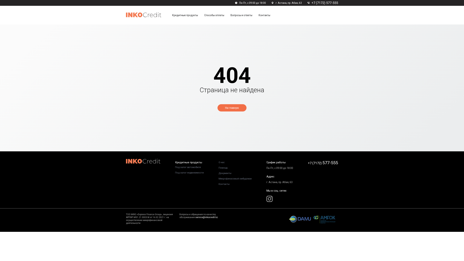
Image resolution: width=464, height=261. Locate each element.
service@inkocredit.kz (206, 217)
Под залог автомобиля (188, 167)
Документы (225, 173)
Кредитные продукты (185, 15)
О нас (222, 162)
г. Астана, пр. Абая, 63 (289, 3)
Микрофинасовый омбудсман (235, 178)
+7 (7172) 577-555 (325, 3)
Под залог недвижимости (189, 172)
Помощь (223, 167)
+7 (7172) (323, 163)
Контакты (224, 184)
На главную (232, 107)
